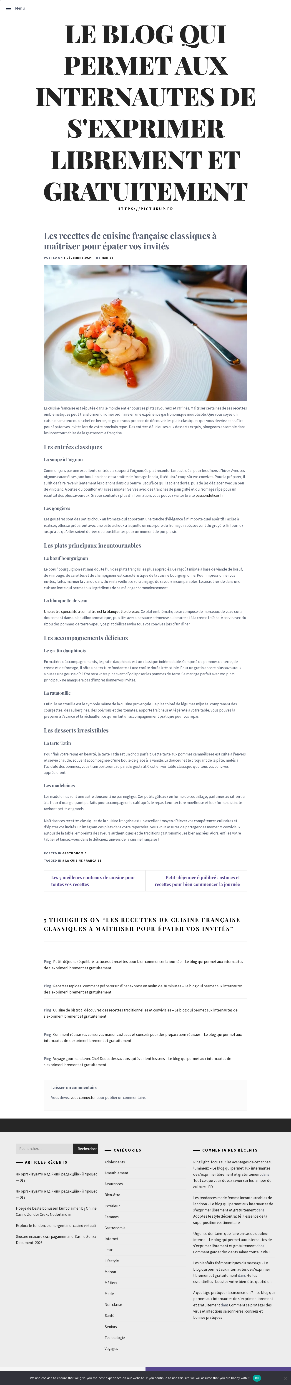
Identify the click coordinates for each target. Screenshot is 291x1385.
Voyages (111, 1348)
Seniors (111, 1326)
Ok (257, 1378)
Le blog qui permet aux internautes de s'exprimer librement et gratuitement (145, 111)
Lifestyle (112, 1260)
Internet (111, 1238)
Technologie (115, 1337)
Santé (109, 1315)
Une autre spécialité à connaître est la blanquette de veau (91, 611)
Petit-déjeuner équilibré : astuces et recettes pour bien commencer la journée (197, 880)
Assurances (114, 1183)
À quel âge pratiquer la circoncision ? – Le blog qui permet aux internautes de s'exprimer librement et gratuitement (234, 1298)
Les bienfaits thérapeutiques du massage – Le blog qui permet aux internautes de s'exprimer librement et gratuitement (231, 1269)
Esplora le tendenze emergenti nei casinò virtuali (56, 1225)
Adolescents (115, 1162)
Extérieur (112, 1205)
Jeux (109, 1249)
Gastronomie (74, 853)
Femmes (112, 1216)
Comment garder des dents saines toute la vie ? (231, 1251)
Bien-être (112, 1194)
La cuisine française (83, 860)
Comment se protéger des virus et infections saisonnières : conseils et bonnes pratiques (232, 1311)
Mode (109, 1293)
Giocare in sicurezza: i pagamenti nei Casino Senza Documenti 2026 (56, 1239)
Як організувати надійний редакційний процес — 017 (56, 1177)
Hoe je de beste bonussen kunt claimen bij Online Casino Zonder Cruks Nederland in (56, 1211)
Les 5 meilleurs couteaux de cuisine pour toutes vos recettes (93, 880)
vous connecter (83, 1097)
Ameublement (116, 1172)
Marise (107, 258)
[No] (285, 1378)
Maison (110, 1271)
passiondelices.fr (209, 495)
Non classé (113, 1304)
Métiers (111, 1282)
